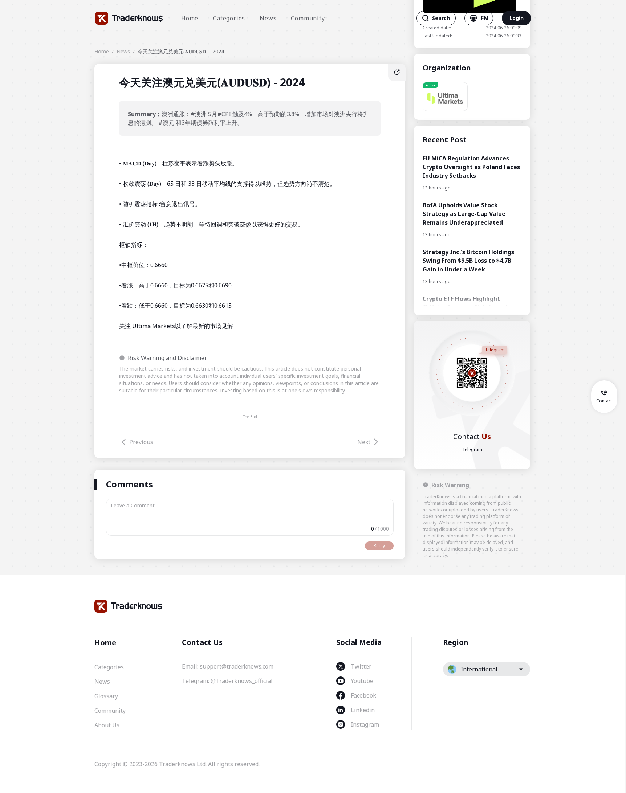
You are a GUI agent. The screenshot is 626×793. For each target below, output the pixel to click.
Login (516, 18)
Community (308, 18)
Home (189, 18)
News (268, 18)
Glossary (106, 696)
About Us (106, 725)
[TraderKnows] (129, 18)
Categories (229, 18)
